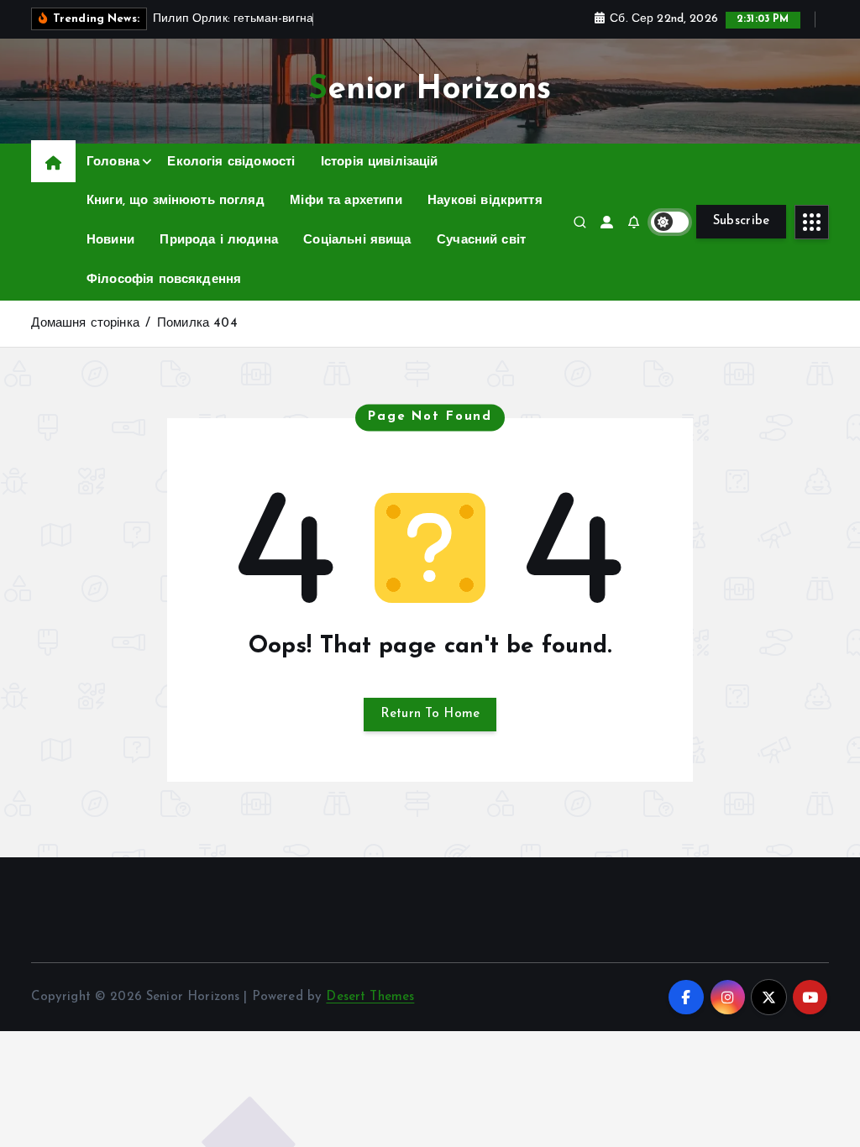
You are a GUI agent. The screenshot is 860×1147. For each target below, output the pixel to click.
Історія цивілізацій (379, 162)
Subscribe (741, 221)
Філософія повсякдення (164, 280)
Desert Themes (370, 997)
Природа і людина (218, 240)
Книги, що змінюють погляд (176, 201)
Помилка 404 (197, 323)
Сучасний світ (481, 240)
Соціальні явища (357, 240)
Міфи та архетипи (345, 201)
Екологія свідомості (231, 162)
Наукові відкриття (485, 201)
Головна (113, 162)
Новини (110, 240)
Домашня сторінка (85, 323)
